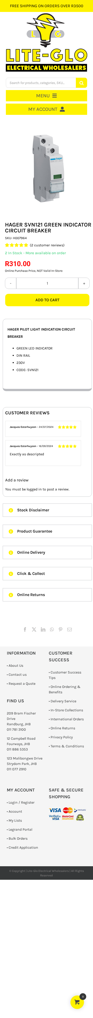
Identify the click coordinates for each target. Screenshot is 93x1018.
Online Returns (63, 728)
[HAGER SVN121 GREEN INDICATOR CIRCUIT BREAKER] (47, 168)
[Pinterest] (60, 629)
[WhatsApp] (52, 629)
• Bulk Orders (17, 838)
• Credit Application (22, 847)
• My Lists (14, 820)
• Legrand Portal (19, 829)
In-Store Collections (67, 710)
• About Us (15, 665)
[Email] (69, 629)
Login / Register (22, 802)
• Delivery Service (62, 701)
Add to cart (47, 299)
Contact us (18, 674)
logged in (34, 489)
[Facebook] (25, 629)
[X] (34, 629)
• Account (14, 811)
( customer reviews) (47, 245)
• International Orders (66, 719)
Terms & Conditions (67, 746)
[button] (47, 510)
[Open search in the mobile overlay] (46, 83)
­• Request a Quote (21, 683)
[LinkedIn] (43, 629)
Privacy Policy (62, 737)
